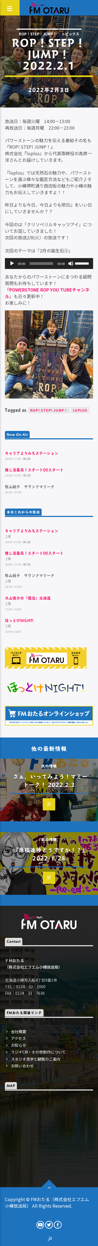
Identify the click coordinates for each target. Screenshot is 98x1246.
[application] (49, 263)
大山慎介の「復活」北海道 (28, 598)
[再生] (12, 263)
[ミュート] (71, 263)
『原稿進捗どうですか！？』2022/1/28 (50, 854)
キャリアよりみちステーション (31, 453)
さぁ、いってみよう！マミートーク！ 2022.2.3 (50, 780)
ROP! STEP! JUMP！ (49, 410)
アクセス (18, 1038)
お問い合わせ (22, 1066)
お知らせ (18, 1045)
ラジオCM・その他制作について (38, 1052)
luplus (80, 410)
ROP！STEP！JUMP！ (38, 33)
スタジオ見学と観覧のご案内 (35, 1059)
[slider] (82, 263)
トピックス (70, 33)
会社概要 (18, 1031)
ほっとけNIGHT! (19, 620)
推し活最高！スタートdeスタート (34, 470)
